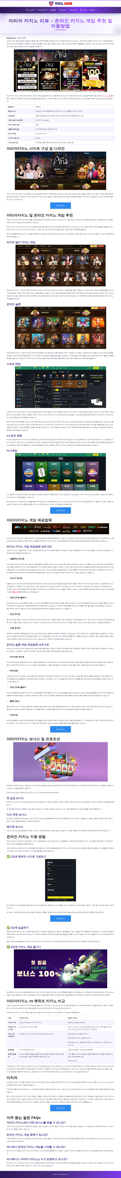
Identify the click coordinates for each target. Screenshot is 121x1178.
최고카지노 (63, 10)
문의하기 (93, 10)
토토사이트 (73, 10)
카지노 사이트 (30, 10)
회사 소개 (83, 10)
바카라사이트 (42, 10)
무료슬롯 (53, 10)
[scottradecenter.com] (60, 3)
